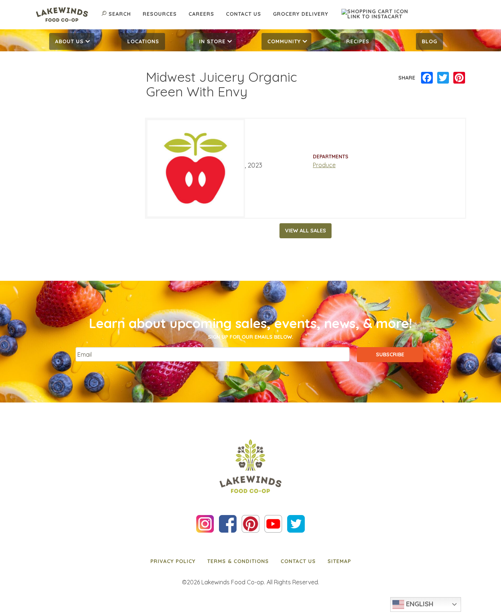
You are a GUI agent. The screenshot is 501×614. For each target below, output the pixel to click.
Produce (324, 165)
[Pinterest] (459, 78)
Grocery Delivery (300, 14)
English (419, 603)
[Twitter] (443, 78)
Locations (143, 41)
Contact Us (243, 14)
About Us (69, 41)
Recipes (357, 41)
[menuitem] (71, 41)
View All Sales (305, 230)
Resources (160, 14)
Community (284, 41)
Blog (429, 41)
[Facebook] (427, 78)
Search (120, 14)
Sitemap (339, 561)
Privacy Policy (172, 561)
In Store (212, 41)
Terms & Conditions (238, 561)
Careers (201, 14)
